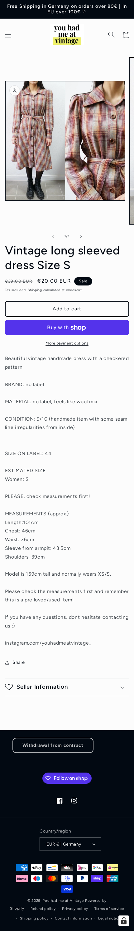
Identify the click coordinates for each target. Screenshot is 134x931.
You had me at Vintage (63, 900)
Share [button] (18, 662)
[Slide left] (53, 236)
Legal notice (109, 918)
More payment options (67, 343)
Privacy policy (75, 908)
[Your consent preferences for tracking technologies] (123, 920)
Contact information (73, 918)
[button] (8, 35)
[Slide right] (81, 236)
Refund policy (43, 908)
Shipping (35, 290)
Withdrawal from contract (52, 745)
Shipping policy (34, 918)
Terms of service (109, 908)
